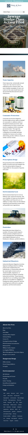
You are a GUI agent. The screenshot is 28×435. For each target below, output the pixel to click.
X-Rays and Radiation (8, 385)
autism (8, 393)
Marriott (12, 409)
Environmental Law (10, 192)
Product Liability (7, 416)
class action (10, 395)
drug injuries (6, 397)
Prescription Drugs (10, 160)
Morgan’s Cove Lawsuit (9, 354)
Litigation (19, 406)
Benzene (13, 393)
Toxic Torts (5, 420)
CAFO (17, 393)
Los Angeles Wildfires (8, 350)
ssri (4, 418)
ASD (4, 393)
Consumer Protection (11, 116)
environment (13, 397)
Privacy (14, 413)
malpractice (6, 409)
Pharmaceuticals (6, 411)
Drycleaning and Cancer (9, 376)
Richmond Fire (6, 345)
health (4, 402)
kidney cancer (13, 404)
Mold (16, 409)
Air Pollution (6, 374)
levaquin (14, 406)
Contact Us (5, 339)
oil (19, 409)
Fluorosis (19, 400)
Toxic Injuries (8, 80)
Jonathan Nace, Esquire (9, 334)
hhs (14, 402)
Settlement (19, 416)
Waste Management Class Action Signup (13, 352)
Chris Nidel (5, 332)
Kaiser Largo (6, 404)
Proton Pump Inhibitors (9, 364)
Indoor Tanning (7, 380)
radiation (14, 416)
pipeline (14, 411)
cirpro (4, 395)
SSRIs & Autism (6, 362)
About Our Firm (7, 328)
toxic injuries (14, 418)
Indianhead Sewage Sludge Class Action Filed (14, 18)
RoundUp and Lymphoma (9, 383)
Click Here (14, 42)
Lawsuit (19, 404)
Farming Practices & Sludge (10, 341)
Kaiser (20, 402)
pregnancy (19, 411)
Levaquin (5, 366)
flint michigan (21, 397)
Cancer (21, 393)
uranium (16, 420)
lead (4, 406)
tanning (8, 418)
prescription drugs (7, 413)
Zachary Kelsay (7, 336)
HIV (17, 402)
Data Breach (16, 395)
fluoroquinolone (12, 400)
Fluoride (5, 378)
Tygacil (11, 420)
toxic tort (20, 418)
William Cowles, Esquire (9, 347)
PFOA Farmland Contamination (11, 343)
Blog (4, 330)
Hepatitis (10, 402)
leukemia (9, 406)
